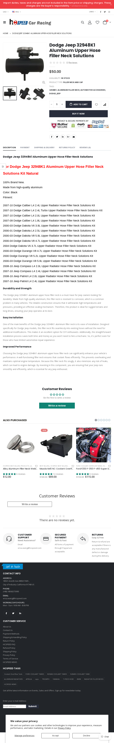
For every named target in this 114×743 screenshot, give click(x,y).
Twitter (57, 136)
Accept (55, 735)
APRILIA (29, 679)
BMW (79, 679)
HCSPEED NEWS (10, 684)
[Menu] (4, 22)
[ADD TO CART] (33, 432)
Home (5, 33)
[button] (96, 420)
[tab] (9, 148)
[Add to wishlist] (96, 104)
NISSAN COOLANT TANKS (57, 674)
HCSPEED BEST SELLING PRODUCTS (16, 466)
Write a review (30, 504)
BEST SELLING (45, 466)
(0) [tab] (85, 147)
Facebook (51, 136)
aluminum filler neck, (69, 90)
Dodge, (53, 93)
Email (73, 136)
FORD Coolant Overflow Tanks (89, 466)
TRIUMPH (45, 679)
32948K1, (53, 90)
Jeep (58, 93)
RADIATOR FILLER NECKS (93, 679)
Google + (68, 136)
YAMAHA (56, 679)
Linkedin (20, 613)
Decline (86, 735)
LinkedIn (62, 136)
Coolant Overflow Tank (13, 674)
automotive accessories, (93, 90)
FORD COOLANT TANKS (35, 674)
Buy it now (78, 113)
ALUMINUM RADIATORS (13, 679)
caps (37, 679)
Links (91, 11)
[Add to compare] (104, 104)
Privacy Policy (64, 728)
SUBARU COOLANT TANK (80, 674)
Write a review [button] (57, 405)
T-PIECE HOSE (68, 679)
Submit (32, 706)
